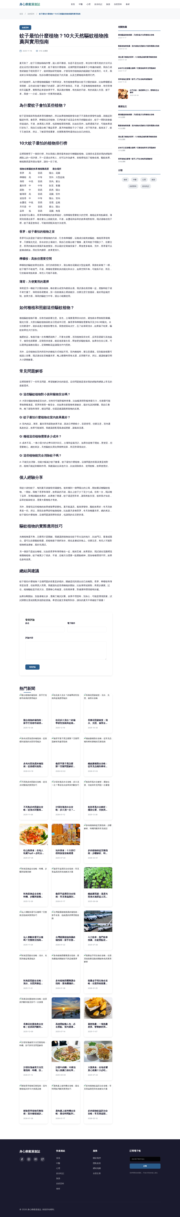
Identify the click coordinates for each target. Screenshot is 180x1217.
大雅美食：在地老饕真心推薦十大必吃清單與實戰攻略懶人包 (98, 1070)
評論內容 (29, 637)
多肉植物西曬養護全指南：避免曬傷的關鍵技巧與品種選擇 (65, 983)
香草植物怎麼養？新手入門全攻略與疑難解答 (135, 79)
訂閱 (145, 1166)
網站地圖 (97, 1168)
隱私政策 (97, 1163)
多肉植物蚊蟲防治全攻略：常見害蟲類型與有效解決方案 (98, 1113)
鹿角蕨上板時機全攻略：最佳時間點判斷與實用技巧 (65, 1113)
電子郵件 (71, 623)
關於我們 (97, 1158)
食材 (128, 4)
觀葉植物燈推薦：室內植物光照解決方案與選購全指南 (138, 46)
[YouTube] (35, 1159)
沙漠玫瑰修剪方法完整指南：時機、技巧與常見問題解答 (33, 1070)
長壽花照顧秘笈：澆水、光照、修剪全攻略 (98, 723)
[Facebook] (21, 1159)
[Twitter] (42, 1159)
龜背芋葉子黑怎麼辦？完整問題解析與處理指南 (65, 766)
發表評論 (32, 667)
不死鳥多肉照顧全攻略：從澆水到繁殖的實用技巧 (33, 810)
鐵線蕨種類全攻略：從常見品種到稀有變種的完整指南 (98, 766)
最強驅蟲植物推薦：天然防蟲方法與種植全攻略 (136, 35)
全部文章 (97, 1173)
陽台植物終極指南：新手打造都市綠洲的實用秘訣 (33, 723)
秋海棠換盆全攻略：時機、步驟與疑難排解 (33, 896)
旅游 (108, 4)
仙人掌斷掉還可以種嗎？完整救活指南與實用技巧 (33, 940)
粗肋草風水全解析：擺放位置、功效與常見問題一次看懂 (98, 810)
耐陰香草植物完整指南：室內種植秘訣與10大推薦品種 (33, 1113)
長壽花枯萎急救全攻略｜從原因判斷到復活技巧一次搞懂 (33, 1027)
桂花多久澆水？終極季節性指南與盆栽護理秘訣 (65, 723)
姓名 (27, 623)
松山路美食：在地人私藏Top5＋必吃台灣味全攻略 (33, 853)
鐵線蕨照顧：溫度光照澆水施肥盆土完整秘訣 (98, 896)
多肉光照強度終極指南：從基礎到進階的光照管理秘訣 (33, 766)
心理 (88, 4)
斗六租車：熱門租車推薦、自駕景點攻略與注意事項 (98, 940)
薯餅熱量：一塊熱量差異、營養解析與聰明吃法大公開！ (98, 1027)
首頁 (73, 4)
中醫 (81, 4)
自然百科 (118, 4)
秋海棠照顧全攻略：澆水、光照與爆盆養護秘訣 (33, 983)
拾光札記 (98, 4)
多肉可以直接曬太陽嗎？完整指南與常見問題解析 (137, 68)
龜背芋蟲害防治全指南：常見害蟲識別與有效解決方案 (65, 896)
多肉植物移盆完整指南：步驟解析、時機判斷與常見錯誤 (98, 853)
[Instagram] (28, 1159)
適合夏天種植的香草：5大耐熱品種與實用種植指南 (137, 57)
